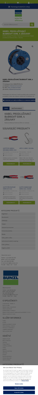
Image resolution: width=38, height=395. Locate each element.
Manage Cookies (19, 384)
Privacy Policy (25, 380)
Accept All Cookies (19, 392)
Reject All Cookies (19, 388)
